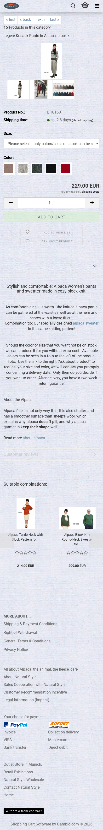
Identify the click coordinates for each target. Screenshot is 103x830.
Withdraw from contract (24, 811)
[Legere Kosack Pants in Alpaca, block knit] (51, 60)
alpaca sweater (85, 323)
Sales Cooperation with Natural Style (34, 684)
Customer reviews (21, 454)
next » (40, 19)
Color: (9, 157)
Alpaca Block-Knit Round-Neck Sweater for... (77, 539)
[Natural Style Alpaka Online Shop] (9, 6)
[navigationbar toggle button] (97, 6)
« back (25, 19)
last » (54, 19)
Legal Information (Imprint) (26, 700)
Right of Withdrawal (20, 632)
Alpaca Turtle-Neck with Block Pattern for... (25, 537)
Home (9, 795)
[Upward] (90, 823)
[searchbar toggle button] (73, 6)
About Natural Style (20, 677)
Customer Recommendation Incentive (35, 692)
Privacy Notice (16, 649)
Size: (8, 133)
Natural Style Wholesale (24, 779)
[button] (11, 202)
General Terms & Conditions (27, 641)
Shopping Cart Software (31, 824)
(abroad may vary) (82, 120)
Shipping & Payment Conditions (30, 624)
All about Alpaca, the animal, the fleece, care (41, 669)
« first (10, 19)
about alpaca (34, 438)
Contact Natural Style (22, 787)
